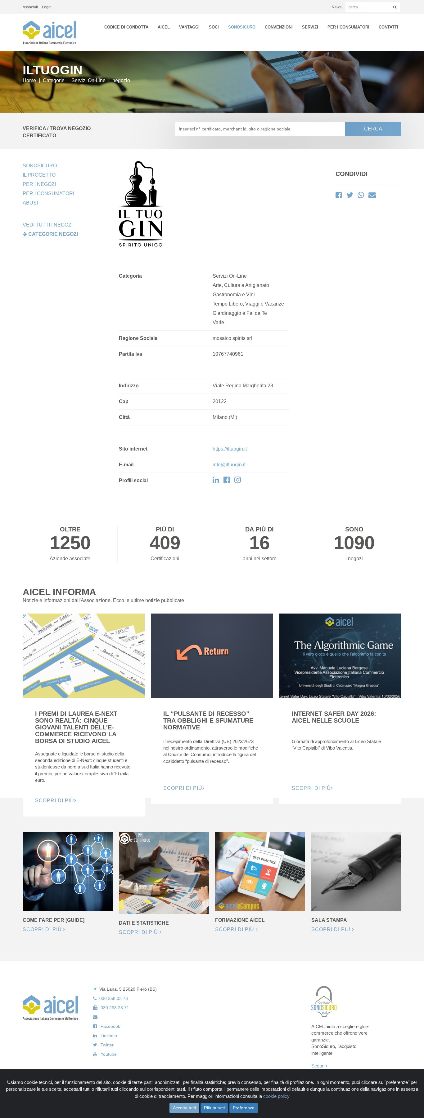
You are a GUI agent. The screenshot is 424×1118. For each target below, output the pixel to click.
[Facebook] (226, 480)
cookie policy (276, 1096)
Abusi (30, 202)
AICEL (164, 27)
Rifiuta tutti (214, 1107)
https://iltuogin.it (230, 448)
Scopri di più (43, 929)
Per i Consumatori (348, 27)
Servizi (310, 27)
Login (47, 7)
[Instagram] (237, 480)
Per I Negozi (39, 184)
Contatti (388, 27)
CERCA (373, 128)
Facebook (110, 1026)
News (336, 7)
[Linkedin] (216, 480)
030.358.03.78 (113, 998)
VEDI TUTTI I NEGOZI (48, 224)
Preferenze (244, 1107)
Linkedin (109, 1035)
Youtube (109, 1054)
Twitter (107, 1044)
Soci (214, 27)
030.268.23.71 (115, 1007)
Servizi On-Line (88, 80)
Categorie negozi (53, 234)
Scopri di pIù (54, 800)
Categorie (54, 80)
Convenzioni (279, 27)
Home (29, 80)
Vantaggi (189, 27)
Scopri (318, 1065)
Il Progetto (39, 175)
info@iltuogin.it (229, 464)
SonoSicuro (241, 27)
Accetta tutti (184, 1107)
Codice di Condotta (126, 27)
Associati (30, 7)
